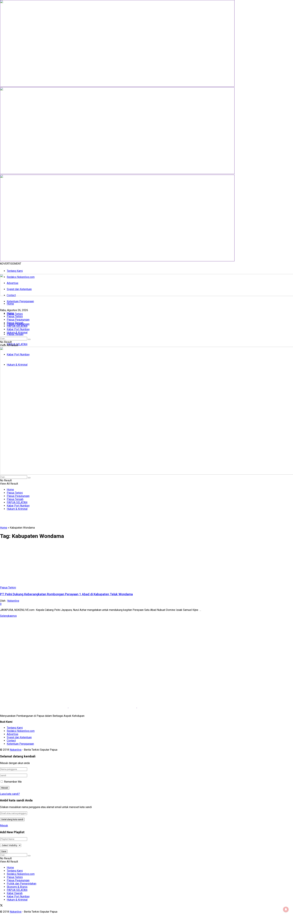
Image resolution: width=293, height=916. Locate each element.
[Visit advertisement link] (117, 85)
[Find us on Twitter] (1, 905)
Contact (11, 740)
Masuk (4, 825)
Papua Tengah (15, 334)
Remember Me (13, 781)
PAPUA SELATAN (17, 326)
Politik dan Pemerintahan (21, 883)
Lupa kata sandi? (10, 793)
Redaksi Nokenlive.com (21, 731)
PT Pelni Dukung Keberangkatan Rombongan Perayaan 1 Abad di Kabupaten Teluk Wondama (66, 594)
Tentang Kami (15, 270)
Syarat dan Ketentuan (19, 737)
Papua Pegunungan (18, 319)
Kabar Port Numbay (18, 329)
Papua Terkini (15, 313)
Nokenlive (13, 600)
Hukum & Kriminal (17, 332)
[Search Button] (29, 339)
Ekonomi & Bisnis (17, 886)
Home (10, 303)
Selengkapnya (8, 615)
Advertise (12, 734)
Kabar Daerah (15, 893)
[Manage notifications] (286, 909)
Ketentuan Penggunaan (20, 301)
